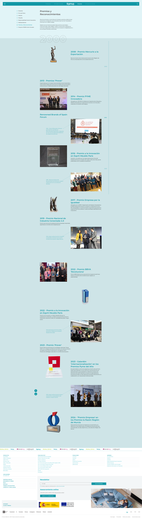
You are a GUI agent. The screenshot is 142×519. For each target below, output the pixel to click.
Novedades (5, 456)
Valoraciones (75, 464)
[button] (137, 4)
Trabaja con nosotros (9, 485)
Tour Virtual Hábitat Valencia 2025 (45, 465)
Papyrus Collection (42, 459)
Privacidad (118, 516)
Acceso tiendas (7, 505)
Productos (48, 3)
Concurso (74, 456)
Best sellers (5, 470)
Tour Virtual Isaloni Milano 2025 (44, 467)
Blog (4, 482)
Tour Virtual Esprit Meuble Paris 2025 (45, 464)
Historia (20, 15)
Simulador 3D (6, 475)
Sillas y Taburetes (6, 462)
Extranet (5, 503)
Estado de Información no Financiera (114, 465)
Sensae (39, 470)
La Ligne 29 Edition (42, 461)
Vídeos (74, 459)
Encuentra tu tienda (90, 3)
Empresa (80, 3)
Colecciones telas (6, 465)
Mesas (4, 464)
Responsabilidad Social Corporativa (27, 20)
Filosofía (20, 17)
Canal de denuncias (136, 516)
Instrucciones (75, 462)
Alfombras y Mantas (7, 469)
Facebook (12, 511)
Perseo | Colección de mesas (44, 458)
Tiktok (44, 511)
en (131, 511)
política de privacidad (60, 486)
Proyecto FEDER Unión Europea (26, 27)
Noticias (5, 484)
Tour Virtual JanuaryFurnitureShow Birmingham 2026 (49, 462)
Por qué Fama (21, 13)
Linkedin (50, 511)
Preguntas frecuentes (77, 461)
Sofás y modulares (7, 458)
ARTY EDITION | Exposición (43, 469)
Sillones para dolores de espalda (44, 456)
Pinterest (38, 511)
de (139, 511)
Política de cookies (126, 516)
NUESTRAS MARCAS (7, 479)
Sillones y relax (6, 461)
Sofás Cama (5, 459)
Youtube (21, 511)
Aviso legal (112, 516)
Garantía (74, 458)
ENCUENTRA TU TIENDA (8, 481)
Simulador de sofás (58, 3)
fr (135, 511)
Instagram (32, 511)
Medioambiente (22, 22)
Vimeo (26, 511)
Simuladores (6, 474)
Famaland (40, 472)
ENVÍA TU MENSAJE (47, 495)
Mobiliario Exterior (7, 467)
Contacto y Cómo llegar (9, 487)
